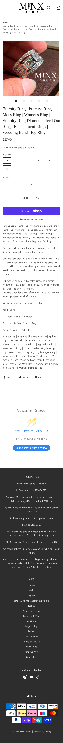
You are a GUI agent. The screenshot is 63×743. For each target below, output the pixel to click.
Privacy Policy (31, 636)
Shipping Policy (31, 652)
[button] (31, 68)
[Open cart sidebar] (58, 8)
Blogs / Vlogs (31, 626)
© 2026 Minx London (21, 731)
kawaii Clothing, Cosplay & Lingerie (31, 600)
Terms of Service (31, 641)
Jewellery (31, 590)
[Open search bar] (48, 8)
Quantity (6, 177)
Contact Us (31, 657)
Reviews (32, 631)
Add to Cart (31, 198)
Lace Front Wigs (31, 616)
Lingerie (31, 595)
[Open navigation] (5, 8)
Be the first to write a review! (31, 447)
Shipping (7, 147)
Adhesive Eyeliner (31, 611)
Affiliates (31, 621)
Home (5, 22)
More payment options (31, 219)
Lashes (31, 605)
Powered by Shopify (42, 731)
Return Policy (31, 646)
